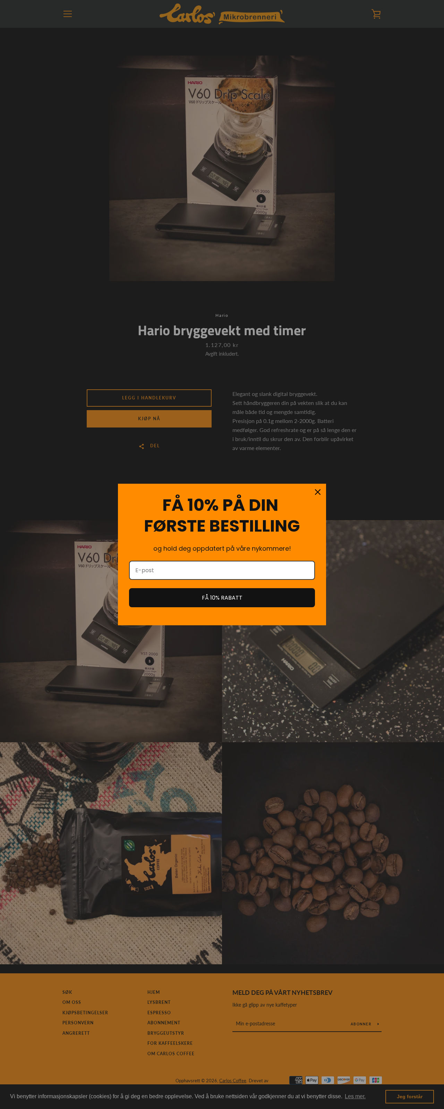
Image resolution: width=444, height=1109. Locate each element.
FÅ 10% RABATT (222, 598)
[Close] (317, 492)
